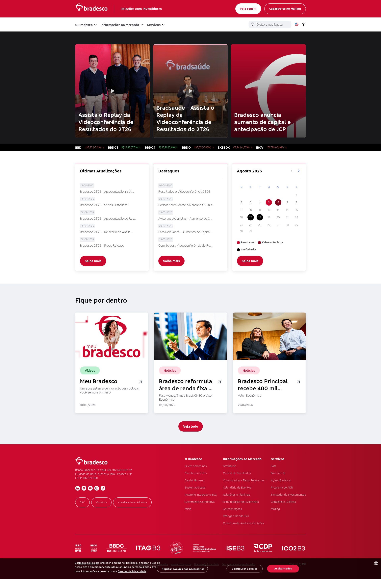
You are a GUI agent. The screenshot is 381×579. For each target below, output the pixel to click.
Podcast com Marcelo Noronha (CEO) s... (186, 205)
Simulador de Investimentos (288, 494)
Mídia (188, 509)
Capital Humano (194, 480)
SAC (82, 502)
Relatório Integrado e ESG (201, 494)
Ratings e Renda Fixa (236, 516)
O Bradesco (84, 24)
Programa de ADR (282, 487)
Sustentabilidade (195, 487)
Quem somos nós (196, 466)
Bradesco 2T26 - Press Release (102, 245)
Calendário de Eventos (237, 487)
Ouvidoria (101, 502)
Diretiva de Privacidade (132, 571)
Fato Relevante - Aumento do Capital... (185, 232)
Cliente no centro (196, 473)
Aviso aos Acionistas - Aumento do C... (185, 218)
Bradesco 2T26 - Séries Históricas (104, 205)
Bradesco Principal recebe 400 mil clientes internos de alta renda (264, 385)
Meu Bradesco (98, 381)
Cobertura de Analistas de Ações (243, 523)
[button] (109, 575)
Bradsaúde (229, 466)
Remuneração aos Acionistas (241, 501)
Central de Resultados (237, 473)
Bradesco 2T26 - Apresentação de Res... (108, 218)
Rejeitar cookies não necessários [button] (183, 568)
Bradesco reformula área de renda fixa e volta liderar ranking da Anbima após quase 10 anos (186, 385)
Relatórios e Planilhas (236, 494)
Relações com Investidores (141, 9)
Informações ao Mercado (120, 24)
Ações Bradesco (281, 480)
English (297, 24)
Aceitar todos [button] (283, 568)
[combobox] (376, 563)
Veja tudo (190, 426)
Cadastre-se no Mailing (285, 8)
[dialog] (190, 568)
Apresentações (232, 509)
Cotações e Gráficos (283, 501)
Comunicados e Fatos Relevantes (244, 480)
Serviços (154, 24)
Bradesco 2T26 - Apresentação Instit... (107, 191)
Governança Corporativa (200, 501)
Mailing (275, 509)
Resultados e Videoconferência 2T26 (184, 191)
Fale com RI (248, 8)
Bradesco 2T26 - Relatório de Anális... (106, 232)
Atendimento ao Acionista (132, 502)
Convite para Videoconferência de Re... (185, 245)
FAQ (273, 466)
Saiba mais (93, 261)
